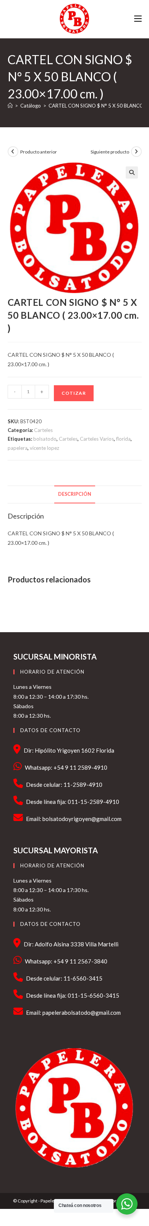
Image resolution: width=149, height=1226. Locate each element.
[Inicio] (10, 106)
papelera (18, 448)
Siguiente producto (110, 152)
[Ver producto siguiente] (136, 151)
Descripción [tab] (74, 494)
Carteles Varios (97, 439)
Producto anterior (38, 152)
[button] (132, 172)
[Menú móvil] (138, 19)
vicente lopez (44, 448)
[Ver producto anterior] (13, 151)
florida (123, 439)
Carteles (43, 430)
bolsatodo (45, 439)
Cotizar (74, 393)
